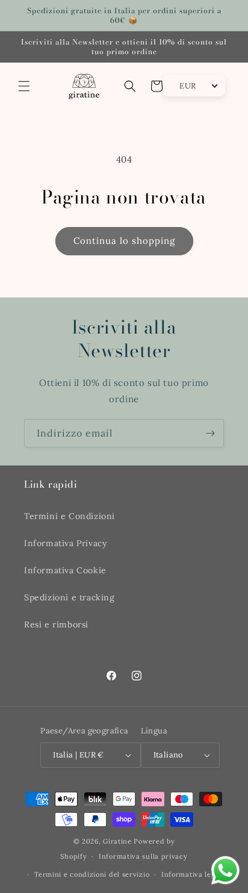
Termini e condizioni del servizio (91, 874)
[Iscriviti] (210, 433)
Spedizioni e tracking (69, 597)
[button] (24, 86)
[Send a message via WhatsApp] (225, 870)
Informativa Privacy (65, 543)
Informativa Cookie (65, 570)
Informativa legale (193, 874)
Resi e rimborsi (56, 624)
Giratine (117, 841)
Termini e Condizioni (69, 516)
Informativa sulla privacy (143, 856)
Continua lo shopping (124, 240)
